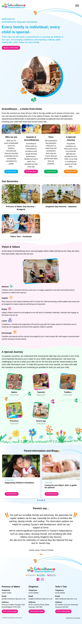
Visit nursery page (10, 611)
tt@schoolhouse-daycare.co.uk (66, 599)
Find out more (11, 171)
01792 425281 (60, 593)
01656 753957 (7, 593)
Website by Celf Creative (73, 618)
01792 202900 (33, 593)
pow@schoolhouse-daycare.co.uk (14, 599)
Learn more (14, 395)
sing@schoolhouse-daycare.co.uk (40, 599)
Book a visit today (10, 48)
